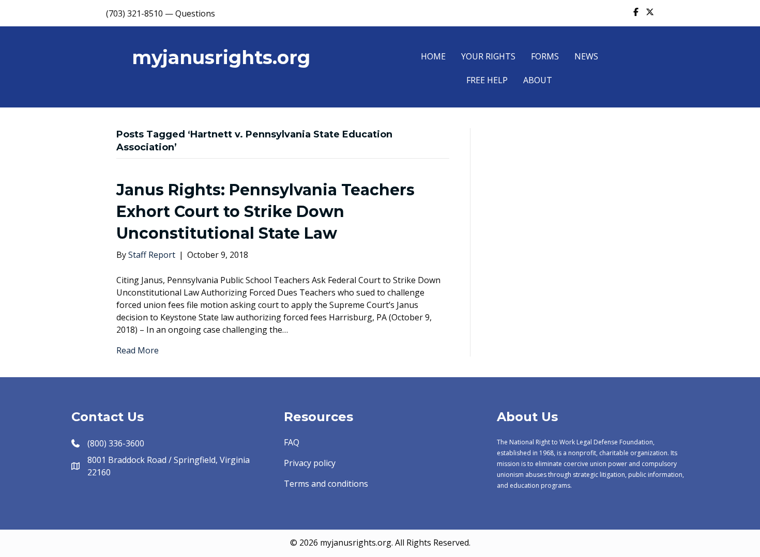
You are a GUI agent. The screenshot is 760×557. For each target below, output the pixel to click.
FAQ (291, 442)
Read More (137, 350)
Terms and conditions (326, 483)
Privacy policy (310, 463)
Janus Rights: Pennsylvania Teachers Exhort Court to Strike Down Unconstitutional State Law (265, 211)
